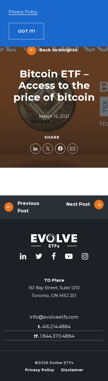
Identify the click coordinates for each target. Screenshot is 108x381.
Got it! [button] (26, 31)
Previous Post (28, 207)
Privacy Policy (39, 369)
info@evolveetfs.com (54, 317)
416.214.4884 (54, 326)
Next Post (78, 204)
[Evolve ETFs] (54, 242)
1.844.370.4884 (54, 336)
